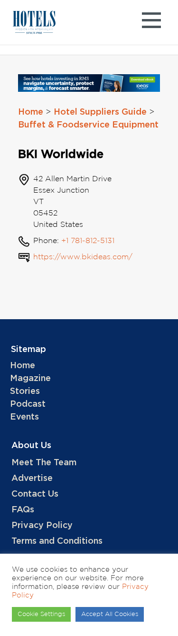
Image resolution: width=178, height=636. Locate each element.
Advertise (32, 478)
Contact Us (34, 494)
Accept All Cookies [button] (109, 614)
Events (24, 417)
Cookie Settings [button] (41, 614)
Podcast (28, 404)
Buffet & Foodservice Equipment (88, 125)
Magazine (30, 378)
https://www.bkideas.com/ (82, 257)
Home (30, 112)
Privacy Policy (42, 525)
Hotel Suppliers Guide (100, 112)
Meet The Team (43, 463)
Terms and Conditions (57, 541)
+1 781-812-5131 (87, 241)
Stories (25, 391)
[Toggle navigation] (151, 22)
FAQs (22, 510)
